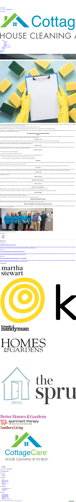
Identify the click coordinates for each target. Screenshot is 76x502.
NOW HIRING (2, 7)
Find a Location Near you (6, 488)
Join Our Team (4, 483)
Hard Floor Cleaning (5, 497)
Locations (3, 48)
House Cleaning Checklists (6, 46)
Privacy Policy (19, 500)
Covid (5, 42)
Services (3, 47)
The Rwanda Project (5, 481)
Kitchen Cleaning (5, 496)
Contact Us (4, 490)
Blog (5, 45)
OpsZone (3, 484)
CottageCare (2, 54)
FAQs (5, 43)
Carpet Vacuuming (5, 495)
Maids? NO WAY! (5, 480)
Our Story (5, 41)
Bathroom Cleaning (5, 494)
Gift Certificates (2, 11)
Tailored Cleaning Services (6, 498)
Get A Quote (2, 50)
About (3, 40)
